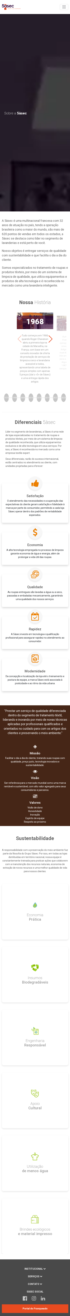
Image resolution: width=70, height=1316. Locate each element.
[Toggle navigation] (64, 7)
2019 (47, 398)
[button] (50, 339)
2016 (31, 398)
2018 (39, 398)
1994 (14, 398)
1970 (6, 398)
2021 (55, 398)
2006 (22, 398)
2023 (63, 398)
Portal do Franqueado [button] (35, 1308)
